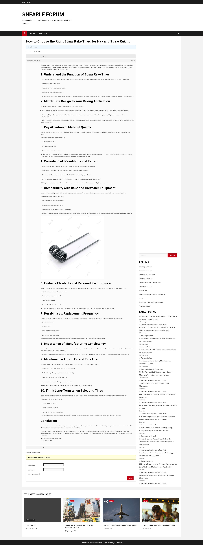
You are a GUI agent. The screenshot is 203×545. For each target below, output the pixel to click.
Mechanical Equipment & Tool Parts (152, 294)
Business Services (145, 271)
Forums (42, 33)
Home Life (143, 290)
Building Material (145, 267)
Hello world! (30, 525)
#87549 (133, 60)
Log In (130, 478)
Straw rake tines (45, 193)
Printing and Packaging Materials (151, 302)
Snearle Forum (43, 14)
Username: (31, 465)
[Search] (179, 33)
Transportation (144, 306)
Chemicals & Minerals (147, 275)
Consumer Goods (145, 286)
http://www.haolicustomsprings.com (51, 438)
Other (141, 298)
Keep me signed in (35, 474)
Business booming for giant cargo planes (120, 525)
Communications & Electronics (150, 282)
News (32, 33)
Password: (31, 470)
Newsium (108, 543)
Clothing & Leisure (145, 279)
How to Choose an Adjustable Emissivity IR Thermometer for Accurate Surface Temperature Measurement (156, 442)
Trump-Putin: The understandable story (159, 525)
